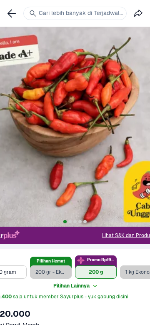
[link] (12, 13)
